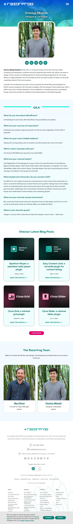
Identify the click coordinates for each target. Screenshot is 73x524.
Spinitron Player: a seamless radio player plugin (19, 266)
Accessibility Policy (25, 479)
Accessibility (59, 494)
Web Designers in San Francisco (14, 508)
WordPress (42, 483)
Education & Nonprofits (46, 496)
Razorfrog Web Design (35, 475)
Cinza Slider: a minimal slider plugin (54, 313)
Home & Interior (44, 504)
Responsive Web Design (30, 494)
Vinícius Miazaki (53, 403)
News (57, 502)
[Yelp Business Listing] (32, 458)
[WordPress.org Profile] (25, 458)
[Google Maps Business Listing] (28, 458)
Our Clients (11, 496)
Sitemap (16, 479)
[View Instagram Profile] (45, 63)
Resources (59, 504)
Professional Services (45, 510)
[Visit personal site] (31, 63)
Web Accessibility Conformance (28, 497)
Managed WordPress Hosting (29, 507)
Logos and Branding (29, 505)
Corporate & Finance (45, 494)
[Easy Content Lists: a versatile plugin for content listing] (54, 249)
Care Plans (27, 510)
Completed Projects (61, 498)
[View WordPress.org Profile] (41, 63)
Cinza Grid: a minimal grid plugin (19, 313)
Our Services (27, 492)
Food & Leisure (44, 500)
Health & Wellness (44, 502)
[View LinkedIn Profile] (36, 63)
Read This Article (17, 278)
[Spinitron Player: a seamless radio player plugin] (19, 249)
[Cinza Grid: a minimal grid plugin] (19, 296)
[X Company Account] (44, 458)
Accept (49, 518)
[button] (67, 4)
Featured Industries (13, 498)
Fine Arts (42, 498)
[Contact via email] (27, 63)
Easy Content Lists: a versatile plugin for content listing (54, 266)
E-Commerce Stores (29, 500)
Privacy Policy (44, 479)
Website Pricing (12, 502)
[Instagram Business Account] (38, 458)
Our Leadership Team (13, 494)
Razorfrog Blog (60, 492)
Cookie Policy (35, 479)
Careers (10, 511)
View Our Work (44, 492)
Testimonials (11, 500)
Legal (41, 506)
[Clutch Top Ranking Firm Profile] (35, 458)
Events (57, 500)
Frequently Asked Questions (12, 505)
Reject (60, 518)
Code (57, 496)
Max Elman (19, 403)
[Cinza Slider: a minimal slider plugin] (54, 296)
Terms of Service (54, 479)
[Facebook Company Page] (48, 458)
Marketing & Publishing (46, 508)
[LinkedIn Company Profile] (41, 458)
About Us (10, 492)
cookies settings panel (27, 520)
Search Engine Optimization (28, 502)
